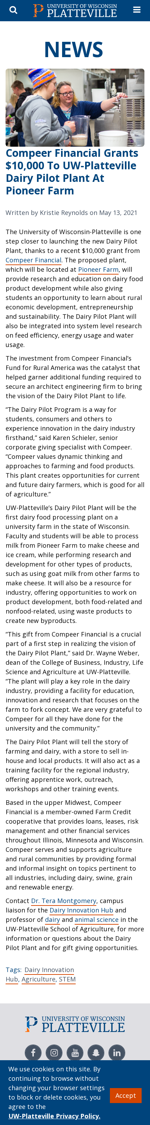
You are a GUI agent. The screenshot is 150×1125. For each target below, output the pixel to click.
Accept (125, 1095)
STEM (67, 979)
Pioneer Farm (98, 269)
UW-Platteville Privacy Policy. (54, 1116)
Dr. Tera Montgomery (63, 900)
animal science (97, 919)
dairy (52, 919)
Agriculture (38, 979)
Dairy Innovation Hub (81, 910)
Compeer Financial (33, 260)
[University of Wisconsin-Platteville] (75, 10)
